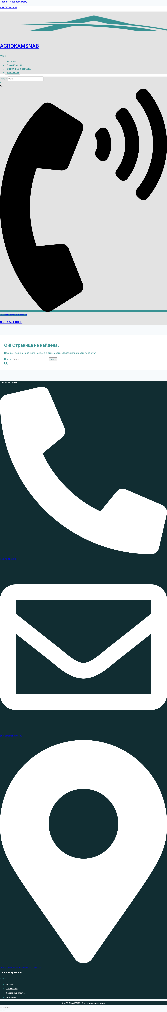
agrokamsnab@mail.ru (11, 735)
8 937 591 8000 (11, 322)
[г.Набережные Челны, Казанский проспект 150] (83, 962)
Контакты (13, 72)
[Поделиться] (6, 1007)
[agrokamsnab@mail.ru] (83, 730)
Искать (4, 78)
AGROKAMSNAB (8, 7)
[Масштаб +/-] (1, 1007)
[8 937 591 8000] (83, 553)
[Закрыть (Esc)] (9, 1007)
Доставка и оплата (19, 69)
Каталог (12, 61)
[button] (83, 56)
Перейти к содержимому (13, 1)
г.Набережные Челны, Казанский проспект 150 (20, 967)
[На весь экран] (4, 1007)
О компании (14, 65)
